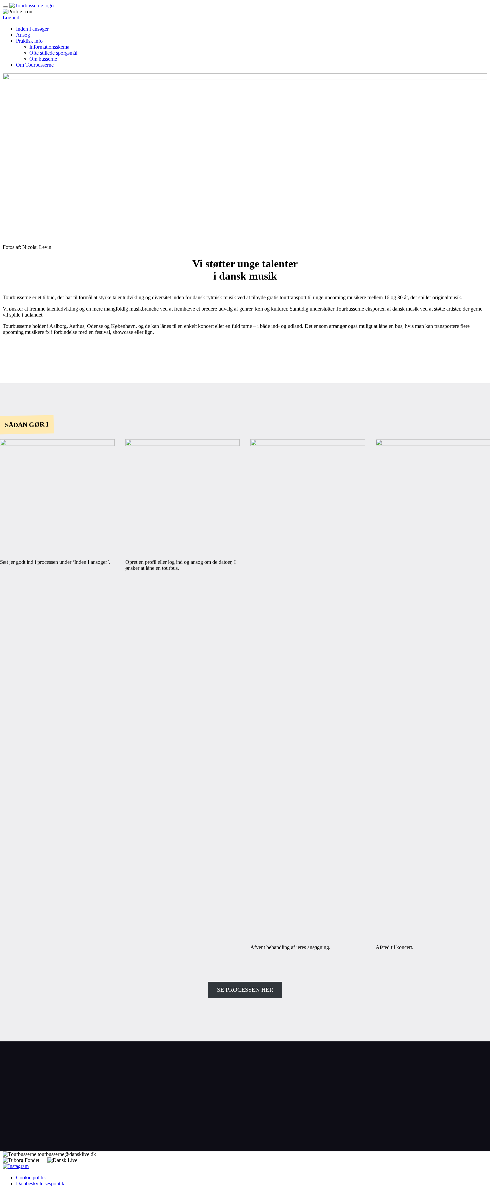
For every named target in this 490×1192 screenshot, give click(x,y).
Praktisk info (29, 41)
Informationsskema (49, 47)
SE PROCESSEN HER (245, 989)
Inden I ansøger (32, 29)
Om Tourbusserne (35, 65)
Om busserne (43, 59)
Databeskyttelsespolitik (40, 1183)
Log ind (11, 17)
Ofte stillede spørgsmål (53, 53)
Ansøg (23, 35)
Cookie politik (31, 1177)
